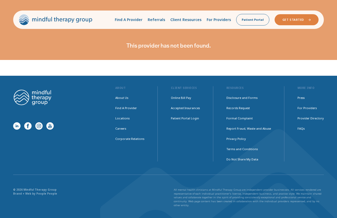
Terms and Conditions (242, 149)
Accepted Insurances (185, 108)
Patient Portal (253, 20)
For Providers (219, 19)
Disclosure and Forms (241, 98)
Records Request (238, 108)
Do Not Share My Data (242, 159)
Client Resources (185, 19)
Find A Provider (128, 19)
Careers (120, 128)
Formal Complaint (239, 118)
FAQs (301, 128)
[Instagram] (39, 126)
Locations (122, 118)
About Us (121, 98)
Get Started (293, 20)
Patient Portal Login (185, 118)
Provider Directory (311, 118)
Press (301, 98)
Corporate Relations (129, 139)
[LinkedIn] (17, 126)
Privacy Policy (236, 139)
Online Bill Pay (181, 98)
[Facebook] (28, 126)
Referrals (156, 19)
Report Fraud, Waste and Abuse (248, 128)
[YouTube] (50, 126)
